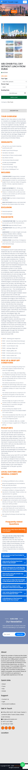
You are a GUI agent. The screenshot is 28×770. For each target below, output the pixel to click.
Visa (3, 689)
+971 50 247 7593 (7, 724)
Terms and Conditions (8, 704)
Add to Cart (14, 97)
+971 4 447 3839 (7, 721)
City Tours (10, 102)
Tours (3, 686)
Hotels (4, 691)
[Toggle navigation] (25, 2)
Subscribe (20, 634)
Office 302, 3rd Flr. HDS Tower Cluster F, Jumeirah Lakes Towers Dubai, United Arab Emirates (14, 714)
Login (3, 702)
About (4, 684)
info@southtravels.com (9, 719)
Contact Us (5, 699)
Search (14, 11)
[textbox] (14, 8)
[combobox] (14, 7)
